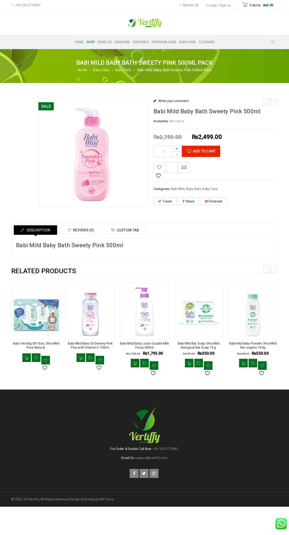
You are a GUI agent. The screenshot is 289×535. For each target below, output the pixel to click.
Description (38, 230)
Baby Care (101, 70)
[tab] (35, 230)
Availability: (161, 121)
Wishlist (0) (190, 5)
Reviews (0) (83, 230)
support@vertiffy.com (151, 458)
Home (82, 70)
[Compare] (36, 357)
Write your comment (173, 101)
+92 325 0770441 (166, 449)
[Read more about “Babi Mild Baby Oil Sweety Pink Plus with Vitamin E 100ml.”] (80, 357)
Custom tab (127, 230)
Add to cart (204, 151)
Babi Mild (177, 189)
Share (190, 201)
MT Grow (107, 499)
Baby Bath (123, 70)
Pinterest (215, 201)
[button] (135, 363)
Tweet (167, 201)
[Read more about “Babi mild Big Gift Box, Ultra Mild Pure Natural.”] (26, 357)
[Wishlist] (159, 167)
